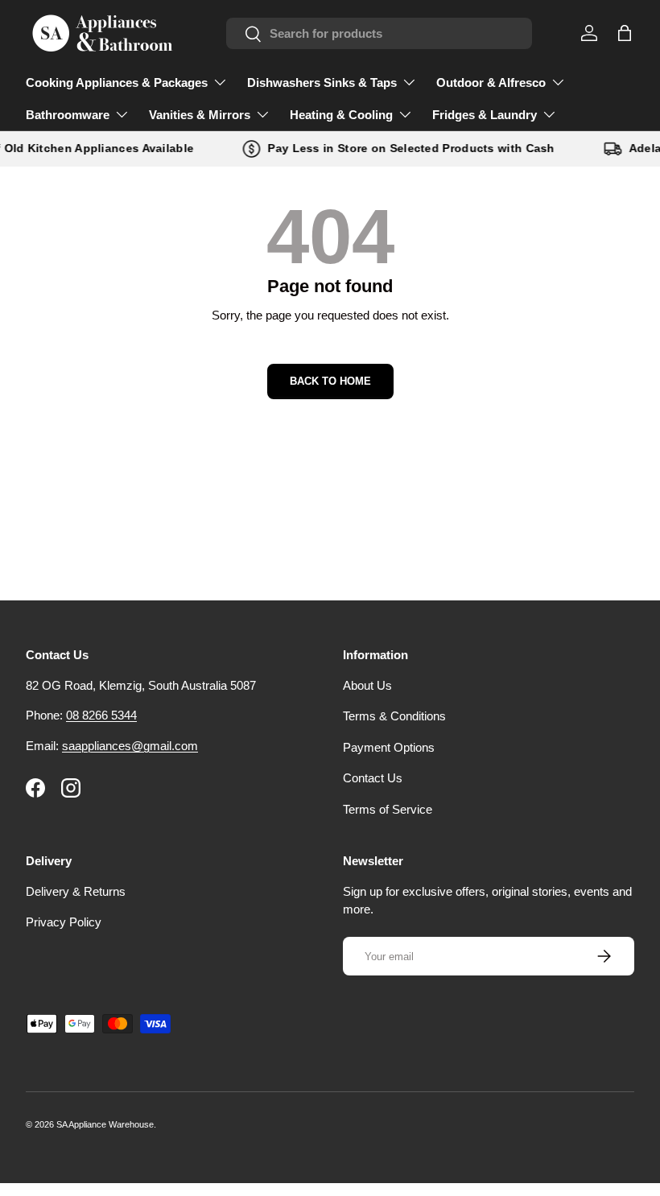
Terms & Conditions (394, 716)
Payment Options (389, 747)
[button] (624, 33)
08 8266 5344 (101, 715)
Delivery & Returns (76, 891)
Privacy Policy (63, 922)
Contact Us (372, 778)
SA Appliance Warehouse (105, 1124)
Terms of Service (387, 809)
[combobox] (379, 33)
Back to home (330, 381)
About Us (367, 685)
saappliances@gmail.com (130, 746)
